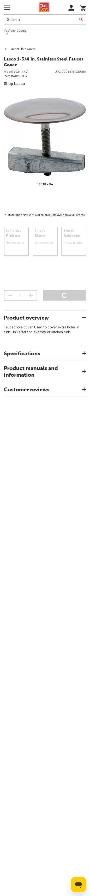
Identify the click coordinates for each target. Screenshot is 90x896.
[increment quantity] (30, 295)
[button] (71, 8)
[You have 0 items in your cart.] (83, 7)
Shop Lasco (14, 83)
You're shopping (15, 30)
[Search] (81, 19)
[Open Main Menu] (7, 7)
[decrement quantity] (10, 295)
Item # (14, 76)
